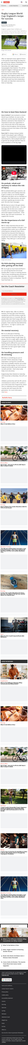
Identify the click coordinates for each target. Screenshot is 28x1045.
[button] (2, 2)
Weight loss (4, 1020)
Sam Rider (5, 25)
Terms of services (18, 298)
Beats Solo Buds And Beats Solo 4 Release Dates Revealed (13, 956)
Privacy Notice (20, 299)
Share (5, 54)
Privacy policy (5, 992)
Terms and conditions (7, 985)
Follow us (16, 54)
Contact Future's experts (7, 988)
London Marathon (13, 5)
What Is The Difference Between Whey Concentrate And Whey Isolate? (14, 940)
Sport (3, 9)
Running (4, 1004)
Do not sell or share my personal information (12, 1032)
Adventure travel (6, 1017)
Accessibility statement (7, 998)
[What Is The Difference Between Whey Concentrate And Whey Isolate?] (14, 935)
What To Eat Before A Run (11, 945)
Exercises (4, 1007)
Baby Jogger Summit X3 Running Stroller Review (13, 950)
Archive (3, 1026)
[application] (14, 154)
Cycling (3, 1010)
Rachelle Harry (11, 25)
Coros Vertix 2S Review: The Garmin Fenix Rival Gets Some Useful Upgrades (14, 964)
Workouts (4, 1014)
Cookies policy (5, 995)
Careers (3, 1001)
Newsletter (24, 54)
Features (4, 22)
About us (4, 1029)
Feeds (3, 1023)
